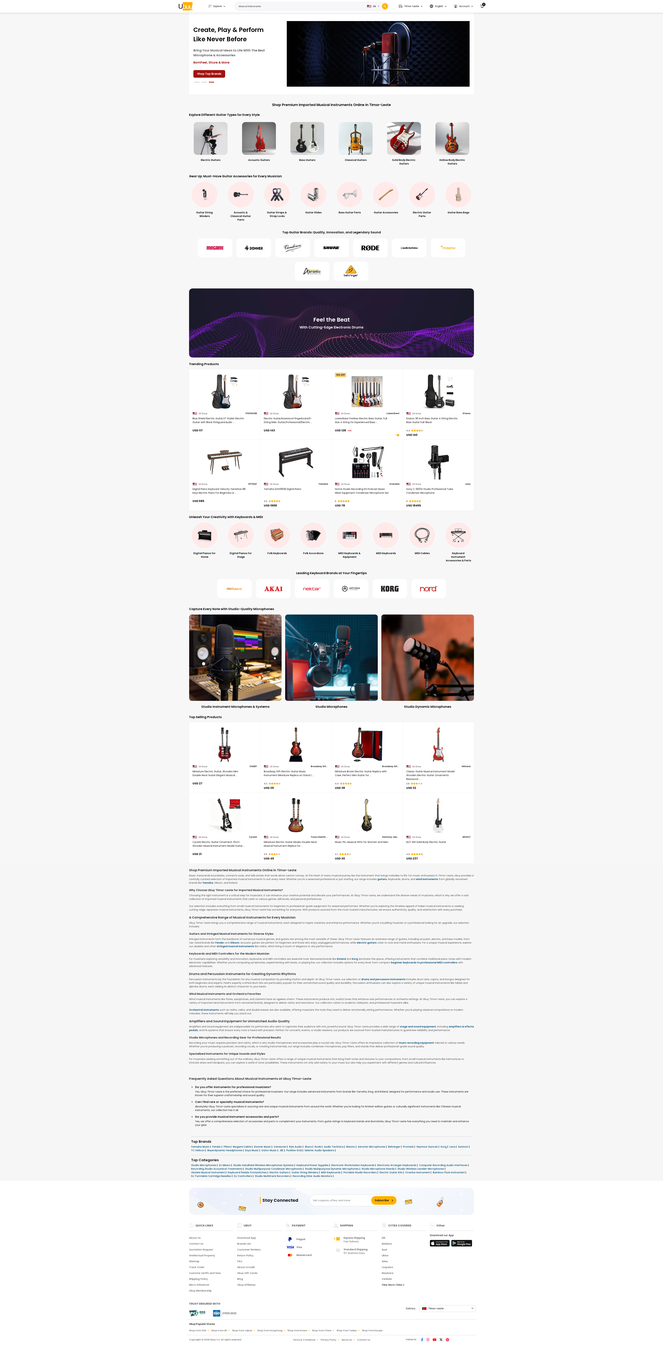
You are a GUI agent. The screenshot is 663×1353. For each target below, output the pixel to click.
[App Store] (440, 1244)
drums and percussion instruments (383, 979)
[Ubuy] (186, 6)
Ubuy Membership (200, 1290)
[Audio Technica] (409, 247)
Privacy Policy (328, 1339)
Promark (408, 1146)
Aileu (385, 1261)
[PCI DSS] (197, 1313)
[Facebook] (422, 1340)
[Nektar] (312, 588)
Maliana (387, 1243)
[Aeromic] (312, 271)
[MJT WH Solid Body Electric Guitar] (438, 815)
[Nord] (428, 588)
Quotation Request (201, 1249)
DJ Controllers (243, 1176)
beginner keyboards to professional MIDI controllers (424, 962)
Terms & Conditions (304, 1339)
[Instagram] (428, 1340)
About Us (195, 1238)
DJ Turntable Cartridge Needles (211, 1176)
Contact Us (196, 1243)
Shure (309, 1146)
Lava (452, 1146)
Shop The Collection (211, 60)
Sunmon (463, 1146)
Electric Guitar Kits (391, 1172)
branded (394, 484)
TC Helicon (198, 1150)
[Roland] (234, 588)
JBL (282, 1150)
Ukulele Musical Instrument (208, 1172)
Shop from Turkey (347, 1330)
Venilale (387, 1279)
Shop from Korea (297, 1330)
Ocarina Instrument (418, 1172)
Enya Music (252, 1150)
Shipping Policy (198, 1279)
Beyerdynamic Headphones (225, 1150)
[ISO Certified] (223, 1313)
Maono (351, 1146)
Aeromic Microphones (372, 1146)
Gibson (234, 942)
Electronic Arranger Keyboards (397, 1165)
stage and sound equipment (418, 1026)
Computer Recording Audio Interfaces (443, 1165)
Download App (246, 1238)
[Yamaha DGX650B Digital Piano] (296, 462)
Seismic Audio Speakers (320, 1150)
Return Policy (245, 1255)
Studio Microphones (204, 1165)
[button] (410, 6)
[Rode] (370, 247)
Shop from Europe (372, 1330)
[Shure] (331, 247)
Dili (383, 1238)
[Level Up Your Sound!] (378, 53)
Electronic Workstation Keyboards (353, 1165)
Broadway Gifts (319, 766)
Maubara (387, 1273)
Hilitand (466, 766)
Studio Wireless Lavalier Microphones (421, 1169)
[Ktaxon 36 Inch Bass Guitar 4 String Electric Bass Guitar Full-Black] (438, 392)
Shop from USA (197, 1330)
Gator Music (269, 1150)
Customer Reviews (249, 1249)
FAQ (239, 1261)
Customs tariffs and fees (205, 1273)
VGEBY (253, 766)
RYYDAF (252, 484)
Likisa (385, 1255)
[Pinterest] (447, 1340)
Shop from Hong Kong (269, 1330)
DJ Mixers (225, 1165)
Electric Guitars (279, 1172)
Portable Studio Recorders (360, 1172)
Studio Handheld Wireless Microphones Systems (263, 1165)
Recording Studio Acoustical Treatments (217, 1169)
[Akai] (273, 588)
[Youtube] (434, 1340)
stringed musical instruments (235, 946)
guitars (382, 879)
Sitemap (194, 1261)
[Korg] (390, 588)
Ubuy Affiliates (246, 1285)
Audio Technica (334, 1146)
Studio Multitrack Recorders (273, 1176)
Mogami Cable (242, 1146)
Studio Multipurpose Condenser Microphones (274, 1169)
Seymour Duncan (427, 1146)
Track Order (196, 1267)
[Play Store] (461, 1244)
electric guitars (367, 942)
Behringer (394, 1146)
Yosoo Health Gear (319, 837)
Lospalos (387, 1267)
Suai (384, 1249)
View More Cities (392, 1285)
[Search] (385, 6)
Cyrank (253, 837)
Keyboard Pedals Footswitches (247, 1172)
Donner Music (263, 1146)
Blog (240, 1279)
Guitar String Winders (305, 1172)
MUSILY (466, 837)
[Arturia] (351, 588)
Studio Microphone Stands (378, 1169)
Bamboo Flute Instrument (449, 1172)
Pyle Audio (296, 1146)
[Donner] (254, 247)
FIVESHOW (251, 413)
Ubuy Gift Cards (247, 1273)
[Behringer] (351, 271)
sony (467, 484)
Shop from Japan (242, 1330)
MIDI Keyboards (331, 1172)
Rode (318, 1146)
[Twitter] (441, 1340)
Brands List (244, 1243)
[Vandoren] (292, 247)
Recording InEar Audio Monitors (313, 1176)
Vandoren (280, 1146)
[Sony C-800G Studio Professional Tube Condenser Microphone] (438, 462)
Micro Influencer (199, 1285)
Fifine (227, 1146)
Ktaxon (466, 413)
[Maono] (448, 247)
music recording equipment (416, 1043)
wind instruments (427, 879)
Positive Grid (294, 1150)
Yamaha (323, 484)
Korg (355, 959)
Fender (219, 942)
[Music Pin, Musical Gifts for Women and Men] (367, 815)
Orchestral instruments (204, 1010)
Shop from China (321, 1330)
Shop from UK (219, 1330)
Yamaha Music (200, 1146)
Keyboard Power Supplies (312, 1165)
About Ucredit (246, 1267)
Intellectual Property (202, 1255)
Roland (341, 959)
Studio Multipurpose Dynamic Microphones (332, 1169)
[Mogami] (215, 247)
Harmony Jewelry (390, 837)
